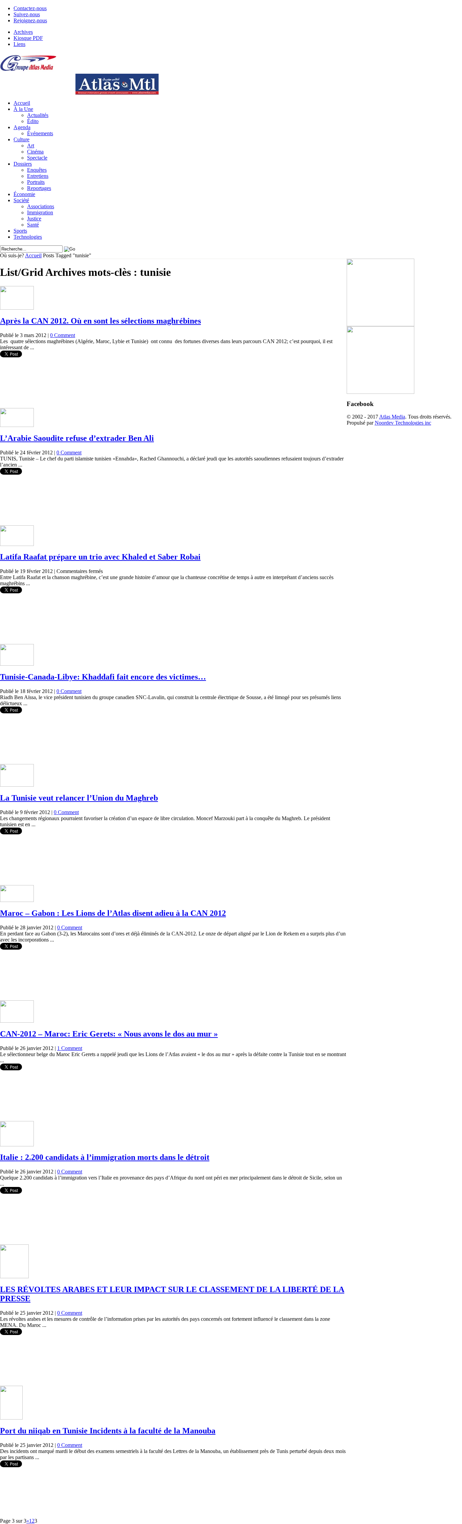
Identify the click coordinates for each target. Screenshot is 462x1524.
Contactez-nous (30, 8)
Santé (33, 225)
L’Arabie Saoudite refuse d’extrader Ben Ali (77, 438)
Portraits (36, 182)
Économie (24, 194)
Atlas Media (392, 417)
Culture (21, 139)
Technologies (28, 237)
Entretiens (37, 176)
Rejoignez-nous (30, 20)
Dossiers (23, 164)
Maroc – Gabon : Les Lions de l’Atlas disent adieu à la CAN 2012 (113, 913)
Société (21, 200)
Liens (19, 44)
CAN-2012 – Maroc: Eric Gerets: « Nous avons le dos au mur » (109, 1033)
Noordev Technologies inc (403, 423)
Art (30, 145)
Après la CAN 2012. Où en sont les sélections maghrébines (100, 320)
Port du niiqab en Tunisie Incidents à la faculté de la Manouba (107, 1430)
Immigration (40, 212)
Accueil (22, 103)
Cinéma (35, 151)
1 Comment (69, 1048)
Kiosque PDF (28, 38)
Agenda (22, 127)
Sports (20, 231)
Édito (33, 121)
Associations (40, 206)
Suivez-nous (27, 14)
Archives (23, 32)
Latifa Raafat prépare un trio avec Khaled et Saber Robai (100, 556)
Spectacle (37, 158)
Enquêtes (37, 170)
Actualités (37, 115)
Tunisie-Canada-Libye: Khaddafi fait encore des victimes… (103, 676)
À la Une (23, 109)
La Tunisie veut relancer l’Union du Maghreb (79, 797)
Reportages (39, 188)
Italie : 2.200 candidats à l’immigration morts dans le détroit (104, 1157)
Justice (34, 218)
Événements (40, 133)
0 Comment (62, 335)
